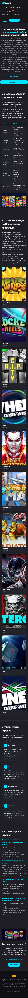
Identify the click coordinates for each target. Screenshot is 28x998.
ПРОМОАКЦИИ (19, 11)
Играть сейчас (14, 82)
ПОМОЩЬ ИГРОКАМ (6, 14)
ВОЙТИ (4, 20)
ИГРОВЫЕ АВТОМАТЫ (18, 14)
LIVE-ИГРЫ (4, 7)
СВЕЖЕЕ (4, 11)
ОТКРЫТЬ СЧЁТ (14, 20)
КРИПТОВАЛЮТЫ (17, 7)
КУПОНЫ (10, 11)
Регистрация (14, 76)
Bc (6, 3)
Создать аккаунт (14, 959)
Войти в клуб (14, 964)
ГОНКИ (10, 7)
